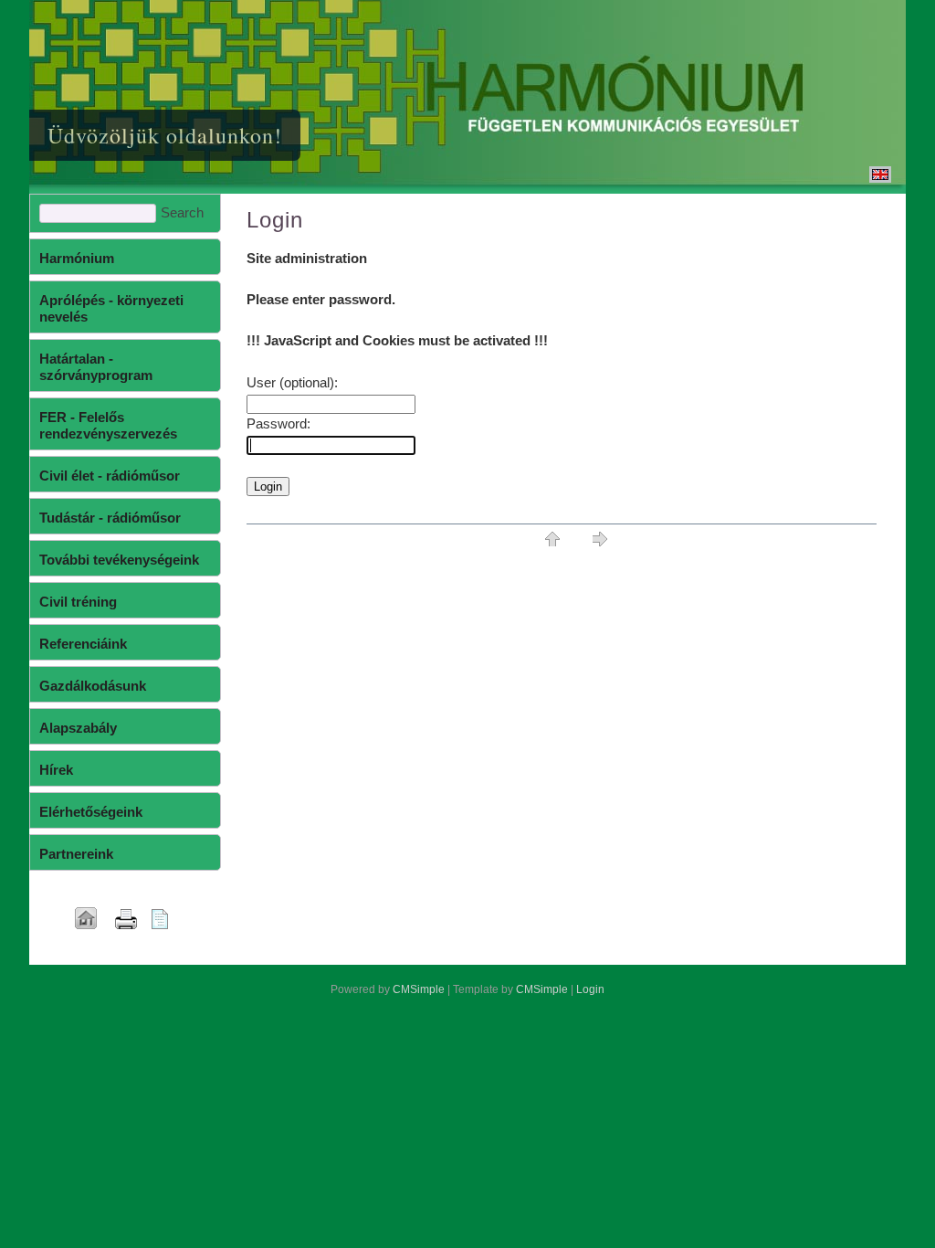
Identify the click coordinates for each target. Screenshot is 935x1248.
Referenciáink (83, 643)
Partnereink (76, 854)
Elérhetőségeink (90, 812)
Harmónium (76, 258)
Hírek (56, 769)
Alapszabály (78, 727)
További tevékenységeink (119, 559)
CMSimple (419, 989)
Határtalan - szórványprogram (95, 367)
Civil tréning (78, 601)
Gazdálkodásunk (92, 685)
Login (590, 989)
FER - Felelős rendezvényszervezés (108, 425)
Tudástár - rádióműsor (110, 517)
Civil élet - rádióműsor (109, 475)
